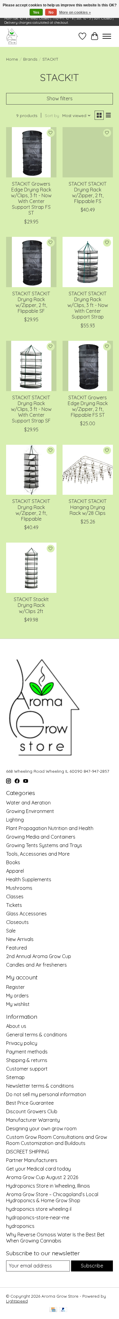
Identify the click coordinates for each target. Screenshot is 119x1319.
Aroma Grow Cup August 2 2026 (42, 1177)
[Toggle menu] (107, 36)
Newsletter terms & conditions (40, 1086)
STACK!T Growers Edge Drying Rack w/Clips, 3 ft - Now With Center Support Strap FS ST (31, 198)
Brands (30, 59)
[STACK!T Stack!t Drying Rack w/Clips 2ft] (31, 568)
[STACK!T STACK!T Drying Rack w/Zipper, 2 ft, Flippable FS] (88, 152)
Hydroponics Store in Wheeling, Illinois (48, 1186)
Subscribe (92, 1266)
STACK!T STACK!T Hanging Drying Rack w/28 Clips (87, 507)
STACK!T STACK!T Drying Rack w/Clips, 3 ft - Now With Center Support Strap (87, 305)
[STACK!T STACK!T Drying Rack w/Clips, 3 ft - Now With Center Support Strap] (88, 262)
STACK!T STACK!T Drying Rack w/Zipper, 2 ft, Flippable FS (87, 193)
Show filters (60, 98)
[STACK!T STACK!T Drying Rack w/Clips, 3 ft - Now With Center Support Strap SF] (31, 366)
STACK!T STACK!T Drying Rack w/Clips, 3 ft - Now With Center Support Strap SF (31, 409)
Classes (14, 896)
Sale (11, 931)
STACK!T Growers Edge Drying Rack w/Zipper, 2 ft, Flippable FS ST (88, 406)
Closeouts (17, 922)
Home (12, 59)
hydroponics (20, 1226)
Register (15, 987)
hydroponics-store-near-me (37, 1217)
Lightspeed (17, 1301)
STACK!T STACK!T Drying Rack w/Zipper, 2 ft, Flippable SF (31, 302)
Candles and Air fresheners (36, 965)
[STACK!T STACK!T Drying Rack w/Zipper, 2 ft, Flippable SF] (31, 262)
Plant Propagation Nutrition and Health (49, 828)
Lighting (15, 820)
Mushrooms (19, 888)
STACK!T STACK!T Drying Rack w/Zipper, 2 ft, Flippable (31, 510)
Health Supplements (28, 879)
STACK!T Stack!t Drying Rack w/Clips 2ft (31, 605)
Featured (16, 948)
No (51, 12)
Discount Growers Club (31, 1111)
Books (13, 862)
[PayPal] (63, 1310)
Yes (36, 12)
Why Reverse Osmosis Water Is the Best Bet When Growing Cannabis (55, 1238)
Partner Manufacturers (31, 1160)
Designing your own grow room (41, 1128)
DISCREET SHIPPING (27, 1152)
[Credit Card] (53, 1310)
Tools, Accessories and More (38, 854)
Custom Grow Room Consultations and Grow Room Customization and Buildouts (56, 1140)
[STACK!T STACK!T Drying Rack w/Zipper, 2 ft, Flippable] (31, 470)
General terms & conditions (36, 1035)
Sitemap (15, 1077)
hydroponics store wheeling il (38, 1209)
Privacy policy (21, 1043)
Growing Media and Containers (40, 837)
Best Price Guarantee (30, 1103)
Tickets (14, 905)
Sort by (52, 115)
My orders (17, 996)
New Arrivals (20, 939)
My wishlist (18, 1004)
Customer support (27, 1069)
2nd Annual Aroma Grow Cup (38, 956)
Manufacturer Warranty (33, 1120)
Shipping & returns (26, 1060)
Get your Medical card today (38, 1169)
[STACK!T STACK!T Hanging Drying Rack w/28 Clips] (88, 470)
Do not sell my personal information (46, 1094)
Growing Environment (30, 811)
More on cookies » (75, 12)
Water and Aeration (28, 803)
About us (16, 1026)
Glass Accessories (26, 914)
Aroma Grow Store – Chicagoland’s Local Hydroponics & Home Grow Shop (52, 1197)
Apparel (15, 871)
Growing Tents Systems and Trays (44, 845)
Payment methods (27, 1052)
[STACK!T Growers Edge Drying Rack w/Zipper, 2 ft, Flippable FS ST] (88, 366)
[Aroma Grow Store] (12, 36)
